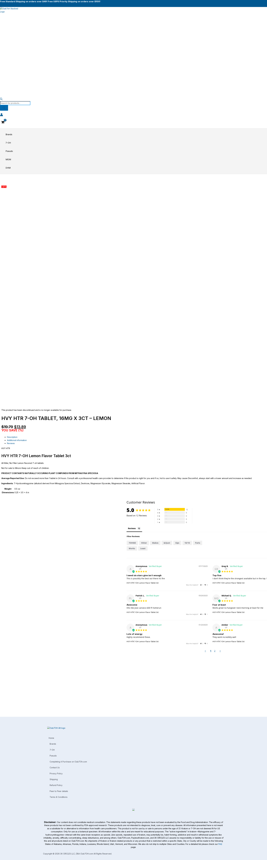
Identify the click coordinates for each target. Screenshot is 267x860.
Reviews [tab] (11, 443)
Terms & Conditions (58, 797)
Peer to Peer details (59, 791)
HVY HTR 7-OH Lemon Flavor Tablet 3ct (143, 583)
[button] (201, 585)
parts (197, 543)
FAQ (220, 844)
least (142, 548)
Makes (155, 543)
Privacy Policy (56, 773)
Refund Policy (56, 785)
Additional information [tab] (17, 440)
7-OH (52, 750)
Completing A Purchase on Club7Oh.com (68, 761)
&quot (167, 543)
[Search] (4, 108)
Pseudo (53, 755)
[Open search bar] (1, 99)
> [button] (220, 650)
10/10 (187, 543)
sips (177, 543)
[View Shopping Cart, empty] (2, 122)
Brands (53, 744)
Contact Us (55, 767)
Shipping (54, 779)
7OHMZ (132, 543)
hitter (144, 543)
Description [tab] (12, 437)
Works (132, 548)
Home (51, 738)
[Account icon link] (1, 115)
